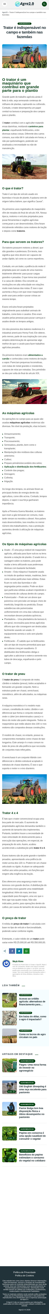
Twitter (19, 951)
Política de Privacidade (24, 1272)
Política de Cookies (24, 1275)
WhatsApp (26, 951)
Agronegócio (24, 23)
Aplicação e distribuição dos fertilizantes (25, 467)
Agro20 (5, 12)
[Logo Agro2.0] (24, 4)
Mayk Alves (18, 961)
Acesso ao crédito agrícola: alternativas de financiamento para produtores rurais (32, 1001)
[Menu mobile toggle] (4, 4)
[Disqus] (24, 1210)
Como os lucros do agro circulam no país (32, 1036)
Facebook (12, 951)
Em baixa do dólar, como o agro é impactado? (32, 1018)
